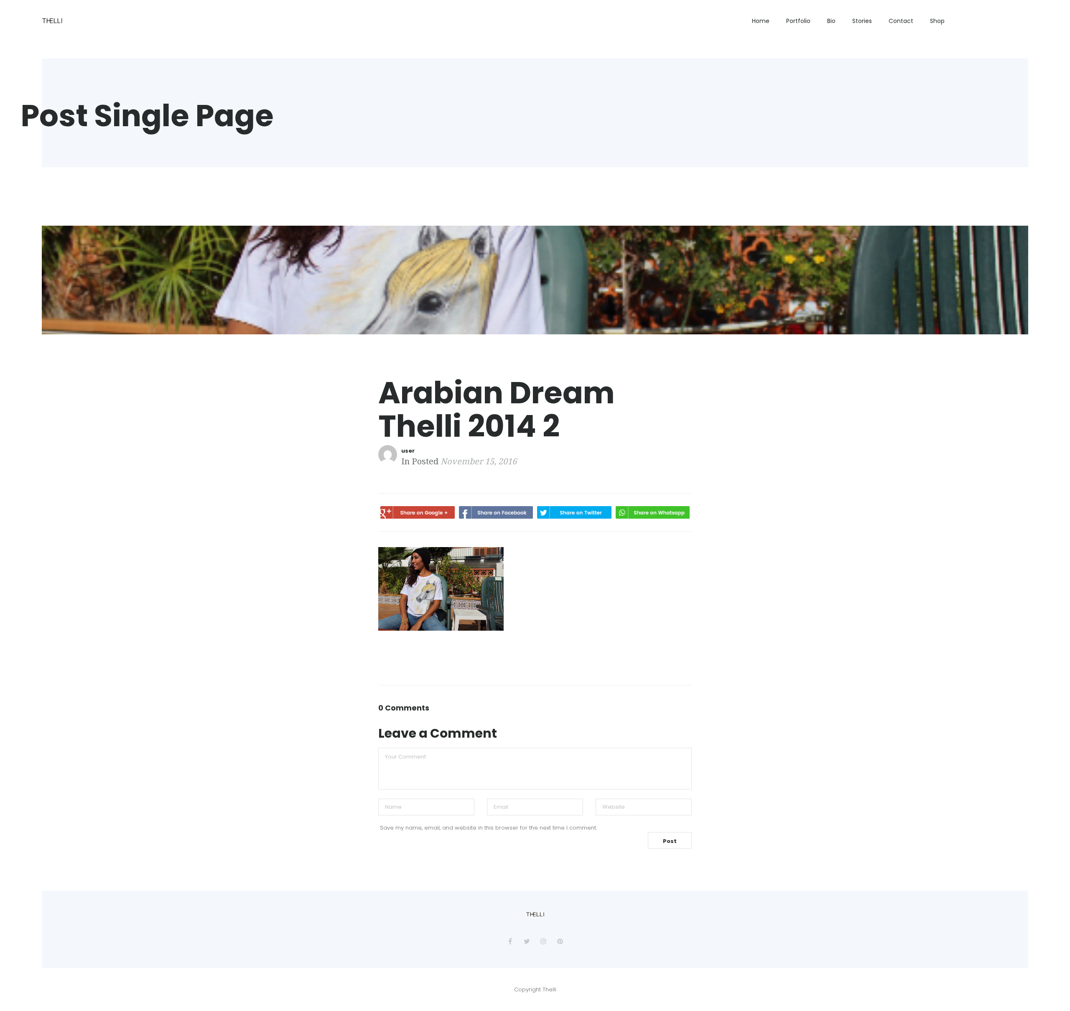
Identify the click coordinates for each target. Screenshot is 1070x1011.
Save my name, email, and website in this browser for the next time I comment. (488, 828)
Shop (937, 21)
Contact (901, 21)
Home (760, 21)
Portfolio (798, 21)
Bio (831, 21)
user (408, 451)
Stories (862, 21)
